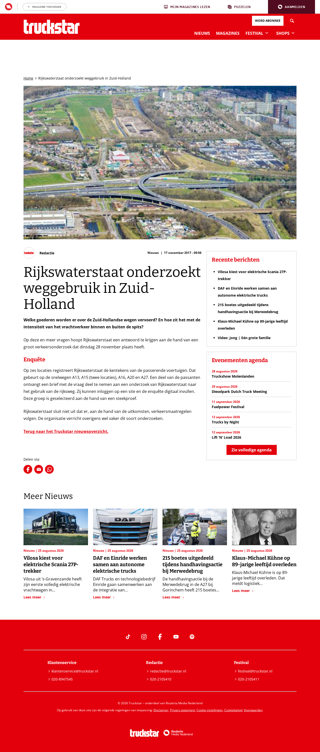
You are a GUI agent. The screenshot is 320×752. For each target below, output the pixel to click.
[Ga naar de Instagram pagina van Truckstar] (144, 637)
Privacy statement (182, 710)
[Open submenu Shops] (293, 33)
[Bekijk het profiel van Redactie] (39, 252)
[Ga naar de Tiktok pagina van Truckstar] (128, 637)
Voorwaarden (253, 710)
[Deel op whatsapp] (49, 469)
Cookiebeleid (233, 710)
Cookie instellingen (209, 710)
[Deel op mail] (38, 469)
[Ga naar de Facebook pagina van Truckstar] (160, 637)
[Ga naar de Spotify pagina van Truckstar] (192, 637)
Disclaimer (161, 710)
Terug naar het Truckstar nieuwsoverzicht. (66, 431)
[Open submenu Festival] (266, 33)
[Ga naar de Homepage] (52, 27)
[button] (291, 7)
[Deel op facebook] (28, 469)
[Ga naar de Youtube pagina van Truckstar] (176, 637)
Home (28, 78)
